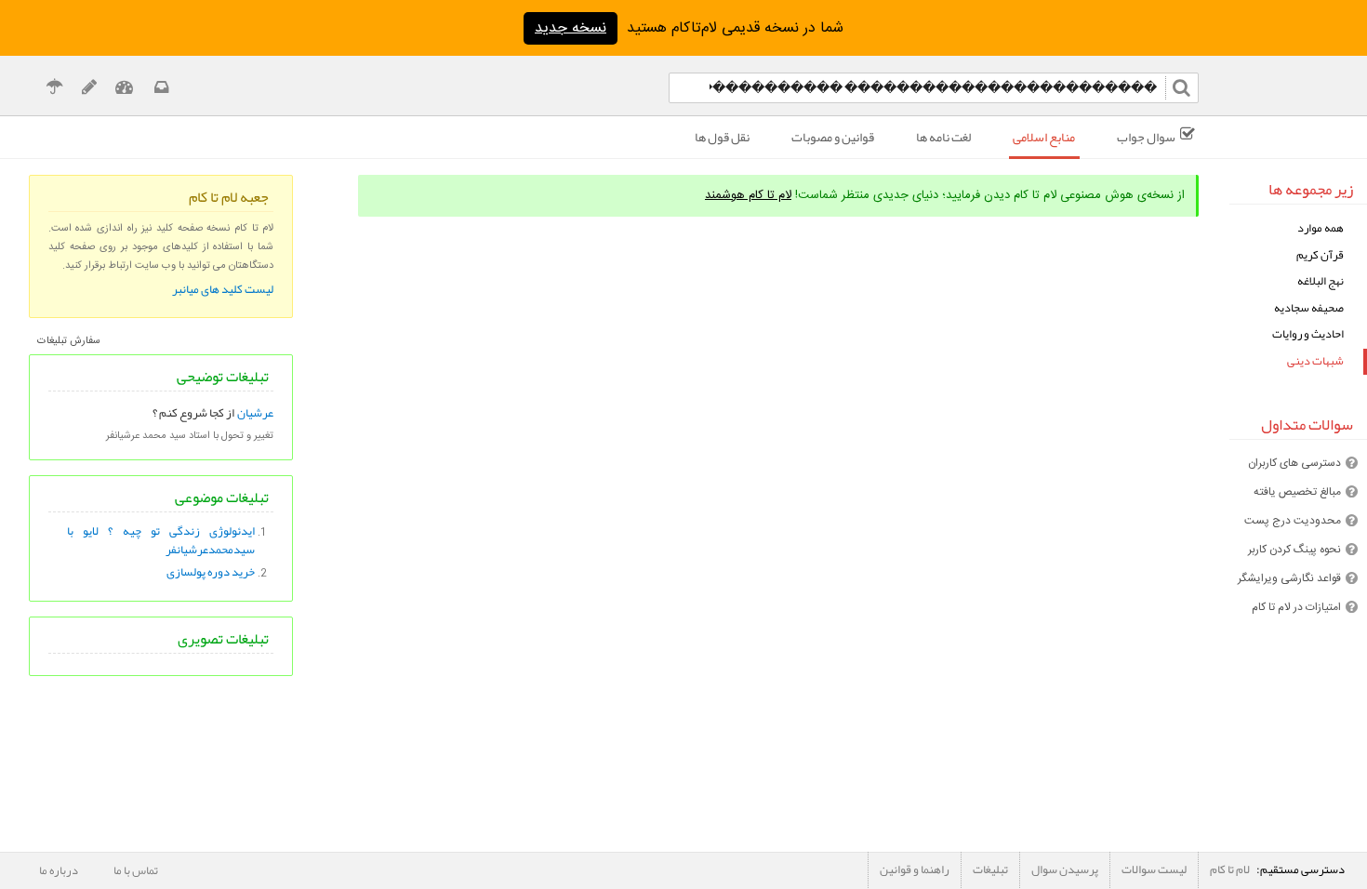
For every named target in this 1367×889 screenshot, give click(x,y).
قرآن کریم (1320, 255)
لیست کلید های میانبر (222, 289)
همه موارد (1320, 228)
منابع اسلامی (1044, 137)
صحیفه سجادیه (1309, 308)
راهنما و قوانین (914, 869)
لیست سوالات (1154, 869)
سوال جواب (1146, 137)
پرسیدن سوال (1064, 869)
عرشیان (255, 413)
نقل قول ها (722, 137)
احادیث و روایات (1308, 334)
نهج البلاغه (1320, 281)
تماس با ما (135, 870)
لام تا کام (1230, 869)
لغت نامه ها (943, 137)
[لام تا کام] (160, 89)
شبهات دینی (1315, 361)
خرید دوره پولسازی (210, 572)
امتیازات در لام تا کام (1296, 607)
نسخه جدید (570, 28)
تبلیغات (990, 869)
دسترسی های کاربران (1294, 463)
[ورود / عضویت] (124, 89)
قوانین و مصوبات (832, 137)
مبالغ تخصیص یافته (1297, 492)
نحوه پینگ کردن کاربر (1294, 549)
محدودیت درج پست (1292, 520)
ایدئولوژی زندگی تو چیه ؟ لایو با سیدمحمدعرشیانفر (161, 540)
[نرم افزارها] (89, 89)
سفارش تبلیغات (68, 341)
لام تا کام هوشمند (748, 195)
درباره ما (58, 870)
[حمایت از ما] (54, 89)
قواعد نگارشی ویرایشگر (1289, 578)
